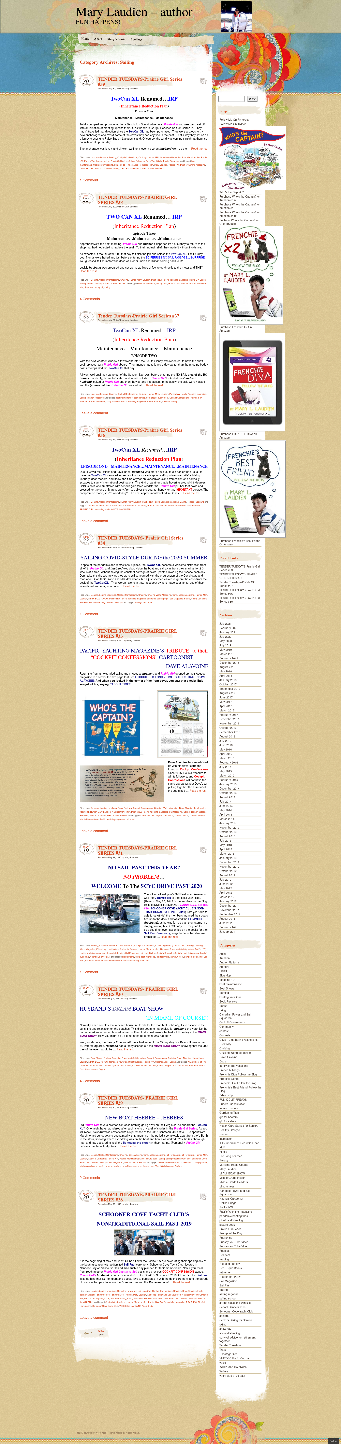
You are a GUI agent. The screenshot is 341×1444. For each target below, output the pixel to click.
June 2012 (226, 884)
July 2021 (225, 623)
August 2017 (227, 693)
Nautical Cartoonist (121, 811)
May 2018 (225, 671)
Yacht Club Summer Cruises (168, 1166)
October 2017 (228, 684)
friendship (141, 505)
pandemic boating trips (158, 598)
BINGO (223, 971)
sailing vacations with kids (178, 1158)
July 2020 (225, 636)
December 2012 (229, 862)
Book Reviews (125, 807)
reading (224, 1259)
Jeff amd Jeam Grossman (185, 1065)
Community (226, 1027)
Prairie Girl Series (119, 160)
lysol (181, 956)
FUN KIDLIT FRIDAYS (233, 1099)
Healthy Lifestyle (229, 1130)
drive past (140, 956)
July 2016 (225, 741)
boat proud (151, 397)
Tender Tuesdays (171, 160)
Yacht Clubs (148, 1305)
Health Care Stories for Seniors (122, 949)
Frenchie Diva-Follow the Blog (238, 1074)
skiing (223, 1324)
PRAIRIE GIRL (87, 168)
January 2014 (228, 823)
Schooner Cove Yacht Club (149, 160)
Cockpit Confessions (127, 157)
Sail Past (144, 952)
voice (222, 1363)
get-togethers (162, 956)
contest (224, 1031)
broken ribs (186, 1162)
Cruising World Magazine (159, 594)
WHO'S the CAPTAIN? (153, 168)
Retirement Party (230, 1277)
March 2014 (226, 819)
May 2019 (225, 650)
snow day (225, 1329)
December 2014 (229, 788)
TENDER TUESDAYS (130, 168)
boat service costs (127, 505)
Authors (224, 967)
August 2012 (227, 875)
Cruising (142, 157)
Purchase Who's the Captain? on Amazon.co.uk (239, 214)
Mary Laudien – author (134, 11)
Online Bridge (227, 1203)
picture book (151, 1158)
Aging (223, 954)
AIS (189, 1061)
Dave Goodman (197, 815)
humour (117, 164)
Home (85, 38)
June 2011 (226, 923)
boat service (111, 505)
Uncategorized (116, 1162)
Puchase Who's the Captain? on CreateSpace (239, 222)
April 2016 (225, 754)
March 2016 (226, 758)
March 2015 (226, 775)
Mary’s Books (116, 38)
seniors (224, 1316)
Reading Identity (229, 1264)
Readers (224, 1255)
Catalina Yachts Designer (144, 1065)
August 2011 (227, 918)
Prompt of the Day (230, 1233)
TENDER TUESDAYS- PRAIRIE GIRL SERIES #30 (138, 991)
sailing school (227, 1298)
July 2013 (225, 840)
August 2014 (227, 797)
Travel (223, 1350)
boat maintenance (99, 157)
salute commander (94, 960)
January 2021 (228, 632)
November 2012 (229, 866)
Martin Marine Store (89, 819)
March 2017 (226, 710)
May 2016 (225, 749)
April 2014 (225, 814)
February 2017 (228, 715)
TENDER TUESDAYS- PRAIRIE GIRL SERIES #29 (138, 1100)
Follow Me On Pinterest (234, 119)
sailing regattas (228, 1294)
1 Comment (89, 179)
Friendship (101, 949)
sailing (116, 168)
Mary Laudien (131, 88)
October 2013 (228, 832)
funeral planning (229, 1108)
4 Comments (90, 298)
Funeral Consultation (232, 1104)
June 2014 (226, 806)
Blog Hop (225, 975)
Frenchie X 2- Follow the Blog (237, 1083)
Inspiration (225, 1139)
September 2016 (229, 732)
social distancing (97, 602)
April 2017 (225, 706)
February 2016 (228, 762)
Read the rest (199, 148)
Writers (223, 1371)
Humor (151, 157)
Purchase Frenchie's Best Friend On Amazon (239, 542)
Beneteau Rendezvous (169, 1162)
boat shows (125, 1065)
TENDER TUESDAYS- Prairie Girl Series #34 (140, 540)
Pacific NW (174, 164)
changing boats (200, 1162)
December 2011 (229, 905)
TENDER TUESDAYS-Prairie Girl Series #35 (239, 599)
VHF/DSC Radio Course (234, 1358)
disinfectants (128, 956)
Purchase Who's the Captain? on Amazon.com (239, 198)
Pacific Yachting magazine (96, 160)
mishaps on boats (88, 1166)
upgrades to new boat (143, 1166)
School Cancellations (232, 1307)
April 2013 (225, 849)
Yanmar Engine (98, 1069)
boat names (139, 397)
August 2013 (227, 836)
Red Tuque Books (230, 1268)
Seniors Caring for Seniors (169, 952)
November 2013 (229, 827)
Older (101, 1332)
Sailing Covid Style (143, 602)
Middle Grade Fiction (232, 1178)
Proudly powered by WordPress (91, 1432)
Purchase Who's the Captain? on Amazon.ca (239, 206)
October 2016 (228, 728)
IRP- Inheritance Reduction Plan (170, 157)
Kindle (223, 1152)
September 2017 (229, 689)
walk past (144, 960)
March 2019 (226, 654)
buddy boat (161, 283)
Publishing (225, 1238)
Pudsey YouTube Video (233, 1242)
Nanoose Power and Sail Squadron (177, 949)
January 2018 (228, 680)
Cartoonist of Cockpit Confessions (157, 815)
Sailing (131, 160)
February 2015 (228, 780)
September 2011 (229, 914)
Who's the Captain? (231, 192)
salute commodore (113, 960)
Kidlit (222, 1147)
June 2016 (226, 745)
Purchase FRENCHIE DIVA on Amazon (238, 435)
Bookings (136, 39)
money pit (98, 287)
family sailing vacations (183, 594)
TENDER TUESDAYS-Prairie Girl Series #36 (140, 432)
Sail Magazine (176, 598)
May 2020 (225, 641)
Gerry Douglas (164, 1065)
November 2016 (229, 723)
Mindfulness (226, 1186)
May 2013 (225, 845)
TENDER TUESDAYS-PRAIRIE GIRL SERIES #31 (137, 850)
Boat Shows (96, 1057)
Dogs (222, 1061)
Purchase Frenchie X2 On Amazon (235, 328)
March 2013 (226, 853)
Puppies (224, 1251)
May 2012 (225, 888)
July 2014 (225, 801)
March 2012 (226, 897)
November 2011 (229, 910)
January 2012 (228, 901)
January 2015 (228, 784)
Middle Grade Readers (233, 1182)
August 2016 (227, 736)
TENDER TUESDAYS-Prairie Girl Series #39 (140, 81)
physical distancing (115, 952)
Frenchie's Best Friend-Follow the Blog (240, 1089)
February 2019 (228, 658)
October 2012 (228, 871)
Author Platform (229, 962)
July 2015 (225, 767)
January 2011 (228, 931)
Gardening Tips (229, 1113)
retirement (131, 819)
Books (94, 1154)
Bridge (223, 1010)
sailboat (166, 401)
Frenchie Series (229, 1079)
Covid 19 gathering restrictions (170, 945)
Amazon (95, 807)
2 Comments (90, 1177)
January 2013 (228, 858)
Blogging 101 (227, 980)
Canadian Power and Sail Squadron (116, 945)
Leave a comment (94, 412)
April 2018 (225, 676)
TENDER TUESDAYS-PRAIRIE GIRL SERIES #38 (137, 199)
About (98, 38)
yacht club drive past (100, 956)
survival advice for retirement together (237, 1339)
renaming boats (102, 509)
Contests (224, 1035)
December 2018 (229, 663)
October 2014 (228, 793)
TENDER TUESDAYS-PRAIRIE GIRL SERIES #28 (137, 1197)
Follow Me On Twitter (232, 124)
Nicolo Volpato (132, 1432)
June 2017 (226, 697)
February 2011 (228, 927)
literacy (223, 1160)
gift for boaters (173, 1154)
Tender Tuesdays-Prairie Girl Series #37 (138, 315)
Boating (112, 157)
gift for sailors (188, 1154)
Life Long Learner (230, 1156)
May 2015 (225, 771)
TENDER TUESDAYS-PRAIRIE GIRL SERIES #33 (137, 633)
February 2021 (228, 628)
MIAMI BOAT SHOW (98, 598)
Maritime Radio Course (233, 1165)
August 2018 (227, 667)
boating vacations (107, 594)
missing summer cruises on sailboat (115, 1166)
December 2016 (229, 719)
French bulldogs (229, 1070)
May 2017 (225, 702)
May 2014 (225, 810)
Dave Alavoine (186, 807)
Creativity (225, 1044)
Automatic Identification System (104, 1065)
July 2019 (225, 645)
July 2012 (225, 879)
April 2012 (225, 892)
